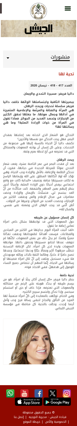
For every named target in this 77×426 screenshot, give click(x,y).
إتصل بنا (19, 417)
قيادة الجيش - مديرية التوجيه (47, 417)
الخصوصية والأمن (55, 422)
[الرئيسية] (38, 11)
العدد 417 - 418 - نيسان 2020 (51, 85)
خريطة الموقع (31, 422)
